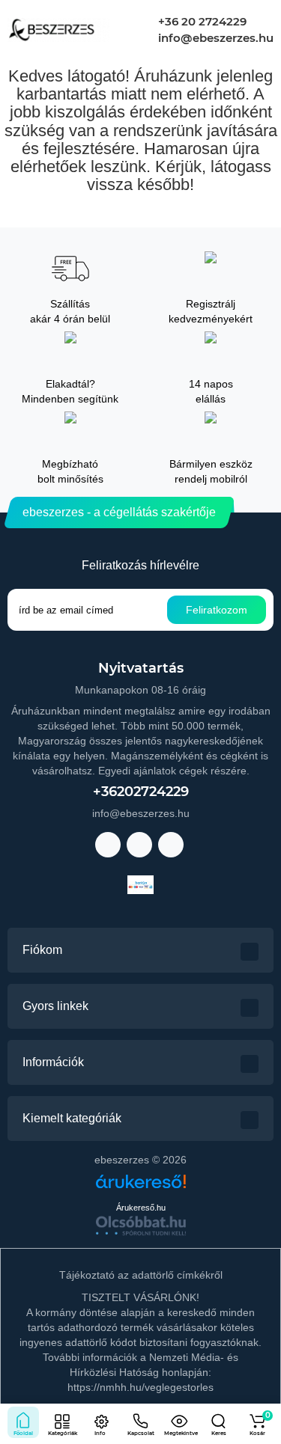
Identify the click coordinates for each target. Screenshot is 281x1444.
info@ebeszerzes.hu (214, 38)
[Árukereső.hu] (141, 1187)
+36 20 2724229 (201, 21)
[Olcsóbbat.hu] (141, 1225)
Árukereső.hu (141, 1207)
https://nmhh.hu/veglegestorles (140, 1387)
